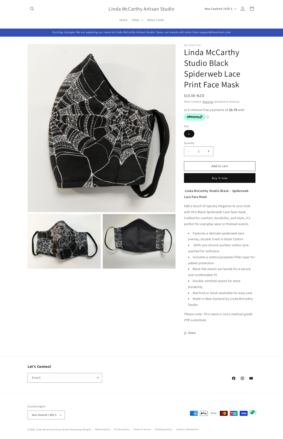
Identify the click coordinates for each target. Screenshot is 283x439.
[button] (32, 8)
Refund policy (102, 429)
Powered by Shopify (80, 429)
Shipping (207, 101)
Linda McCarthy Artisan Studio (52, 429)
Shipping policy (163, 429)
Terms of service (142, 429)
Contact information (187, 429)
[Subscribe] (97, 378)
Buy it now (220, 178)
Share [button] (192, 333)
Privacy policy (121, 429)
